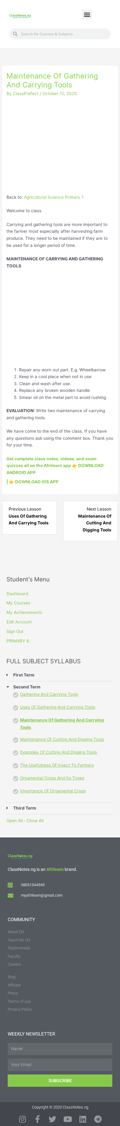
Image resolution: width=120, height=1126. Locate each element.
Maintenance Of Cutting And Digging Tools (62, 739)
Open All (14, 820)
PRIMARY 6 (17, 640)
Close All (34, 820)
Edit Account (19, 621)
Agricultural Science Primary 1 (53, 197)
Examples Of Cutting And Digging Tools (58, 752)
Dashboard (17, 593)
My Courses (18, 602)
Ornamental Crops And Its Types (52, 778)
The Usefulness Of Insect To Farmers (57, 765)
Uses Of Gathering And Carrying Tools (57, 707)
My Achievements (24, 612)
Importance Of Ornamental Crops (53, 790)
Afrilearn (55, 869)
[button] (87, 14)
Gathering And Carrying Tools (49, 694)
